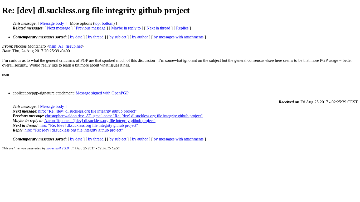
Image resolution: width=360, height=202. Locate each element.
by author (140, 37)
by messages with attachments (178, 37)
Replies (182, 28)
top (97, 23)
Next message (58, 28)
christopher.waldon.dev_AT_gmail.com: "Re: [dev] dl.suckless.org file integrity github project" (124, 116)
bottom (107, 23)
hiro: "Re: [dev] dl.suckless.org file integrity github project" (87, 111)
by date (76, 37)
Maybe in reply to (126, 28)
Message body (52, 23)
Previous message (90, 28)
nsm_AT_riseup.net (65, 46)
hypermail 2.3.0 (57, 148)
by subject (117, 37)
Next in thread (158, 28)
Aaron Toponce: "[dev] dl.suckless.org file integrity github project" (99, 120)
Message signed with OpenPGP (102, 93)
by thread (96, 37)
